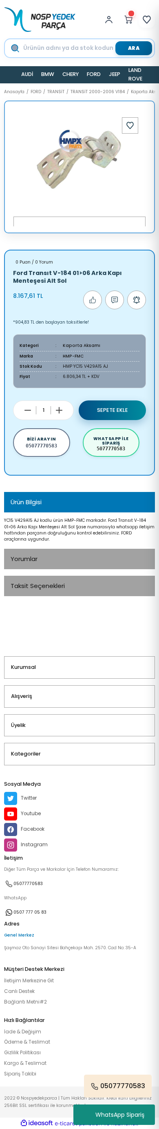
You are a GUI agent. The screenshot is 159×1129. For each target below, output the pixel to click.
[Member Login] (111, 19)
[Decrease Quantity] (28, 410)
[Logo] (39, 19)
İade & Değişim (22, 1031)
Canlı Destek (19, 991)
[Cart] (128, 19)
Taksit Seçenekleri (38, 585)
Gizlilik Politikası (22, 1052)
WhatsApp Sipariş (119, 1115)
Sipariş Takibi (20, 1074)
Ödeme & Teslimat (27, 1042)
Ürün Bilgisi (26, 502)
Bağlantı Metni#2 (25, 1002)
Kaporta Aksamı (81, 345)
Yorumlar (24, 558)
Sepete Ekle (112, 410)
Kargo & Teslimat (25, 1063)
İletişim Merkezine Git (29, 980)
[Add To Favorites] (130, 125)
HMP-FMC (73, 356)
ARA (134, 48)
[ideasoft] (36, 1123)
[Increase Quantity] (59, 410)
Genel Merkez (19, 935)
